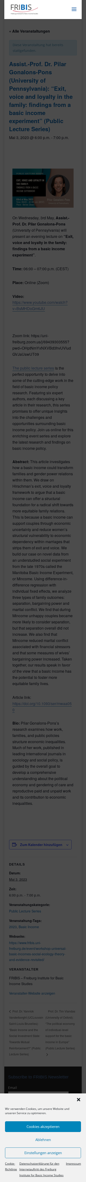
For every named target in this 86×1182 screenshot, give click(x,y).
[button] (78, 1099)
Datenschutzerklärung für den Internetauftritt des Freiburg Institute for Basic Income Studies (41, 1169)
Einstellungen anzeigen (43, 1152)
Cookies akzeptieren (43, 1126)
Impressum (73, 1164)
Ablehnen (43, 1139)
